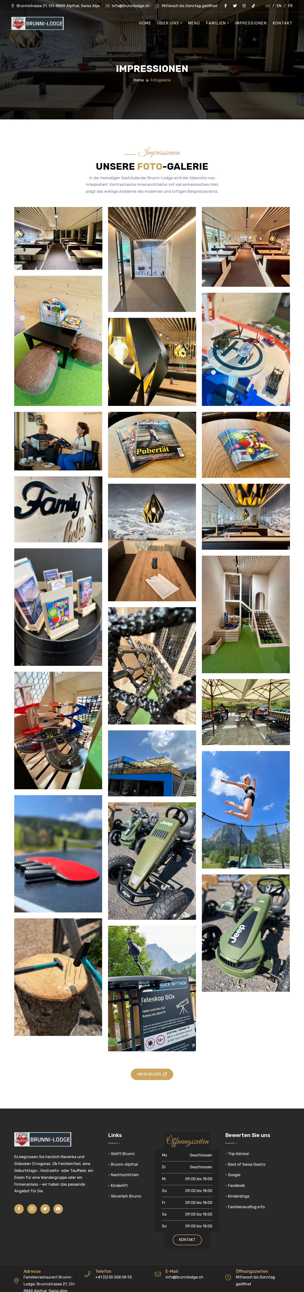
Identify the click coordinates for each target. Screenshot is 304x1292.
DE (267, 6)
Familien (216, 23)
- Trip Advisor (237, 1153)
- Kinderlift (118, 1185)
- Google (232, 1175)
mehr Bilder (149, 1074)
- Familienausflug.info (245, 1207)
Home (145, 23)
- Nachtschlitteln (123, 1175)
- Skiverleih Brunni (124, 1196)
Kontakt (283, 23)
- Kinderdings (237, 1196)
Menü (194, 23)
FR (290, 6)
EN (279, 6)
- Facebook (235, 1185)
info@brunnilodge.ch (131, 6)
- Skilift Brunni (121, 1153)
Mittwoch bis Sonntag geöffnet (189, 6)
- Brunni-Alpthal (123, 1164)
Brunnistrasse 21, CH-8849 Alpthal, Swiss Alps (58, 6)
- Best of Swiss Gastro (245, 1164)
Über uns (168, 23)
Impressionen (251, 23)
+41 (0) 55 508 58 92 (113, 1277)
